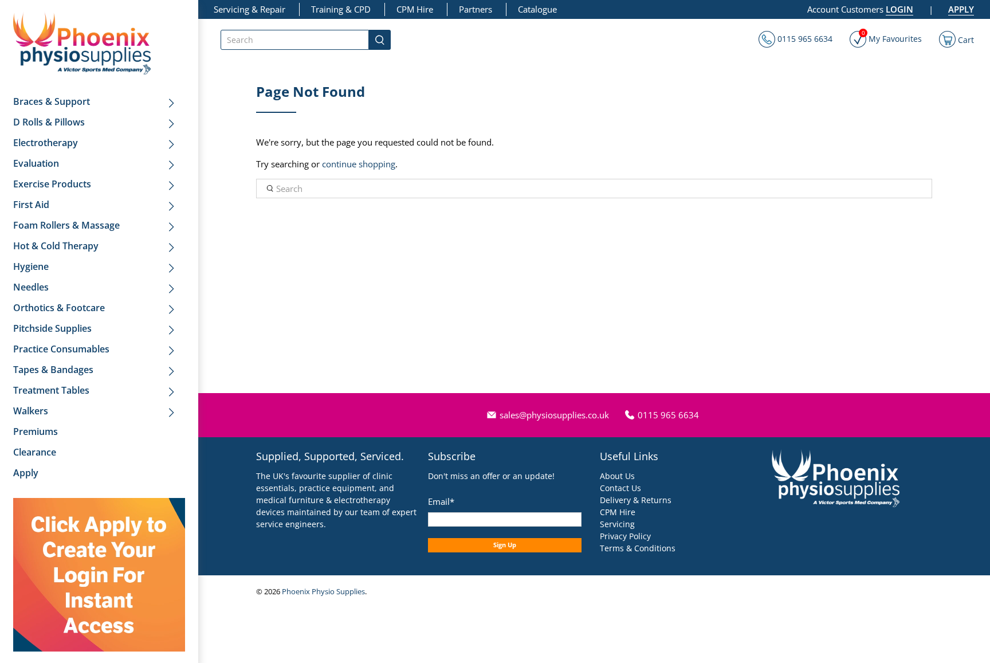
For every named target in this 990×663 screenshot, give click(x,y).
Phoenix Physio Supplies (323, 592)
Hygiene (31, 266)
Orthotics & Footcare (59, 307)
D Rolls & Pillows (49, 122)
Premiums (35, 431)
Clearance (34, 452)
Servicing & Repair (249, 9)
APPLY (961, 9)
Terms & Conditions (637, 548)
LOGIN (899, 9)
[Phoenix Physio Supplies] (82, 42)
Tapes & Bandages (53, 369)
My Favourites (892, 37)
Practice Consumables (61, 349)
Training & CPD (341, 9)
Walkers (30, 411)
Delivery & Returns (635, 500)
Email (441, 501)
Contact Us (620, 487)
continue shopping (358, 164)
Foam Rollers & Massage (66, 225)
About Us (617, 475)
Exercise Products (52, 184)
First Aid (31, 204)
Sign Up (504, 544)
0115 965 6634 (803, 38)
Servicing (617, 524)
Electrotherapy (45, 142)
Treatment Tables (51, 390)
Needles (31, 287)
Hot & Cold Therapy (56, 246)
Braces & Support (51, 101)
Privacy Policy (625, 536)
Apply (25, 472)
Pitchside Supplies (52, 328)
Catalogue (537, 9)
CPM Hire (414, 9)
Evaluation (36, 163)
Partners (475, 9)
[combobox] (295, 40)
